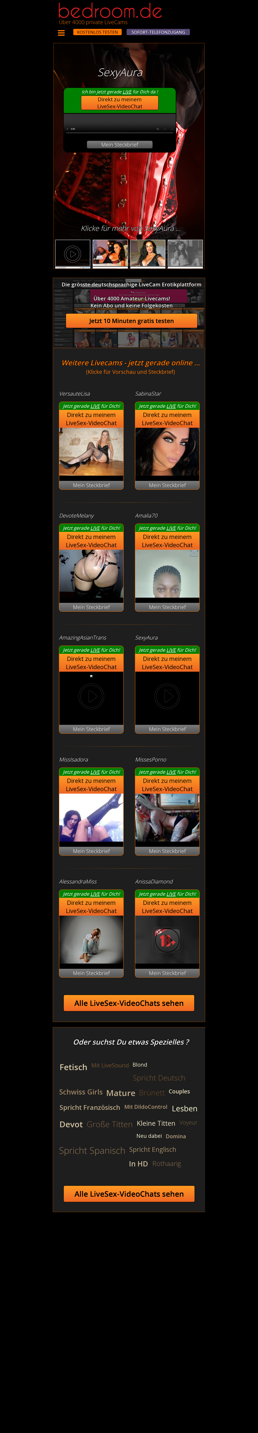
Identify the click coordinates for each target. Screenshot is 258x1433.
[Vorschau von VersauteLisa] (91, 473)
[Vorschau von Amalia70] (167, 595)
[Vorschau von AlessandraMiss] (91, 961)
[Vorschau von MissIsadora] (91, 839)
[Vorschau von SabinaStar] (167, 473)
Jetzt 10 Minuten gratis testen (131, 321)
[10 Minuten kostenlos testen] (67, 30)
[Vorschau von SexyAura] (167, 697)
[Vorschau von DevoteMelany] (91, 595)
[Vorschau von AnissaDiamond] (167, 961)
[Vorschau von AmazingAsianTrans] (91, 675)
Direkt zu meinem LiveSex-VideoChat (119, 103)
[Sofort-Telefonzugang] (70, 30)
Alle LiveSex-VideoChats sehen (129, 1003)
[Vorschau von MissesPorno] (167, 839)
